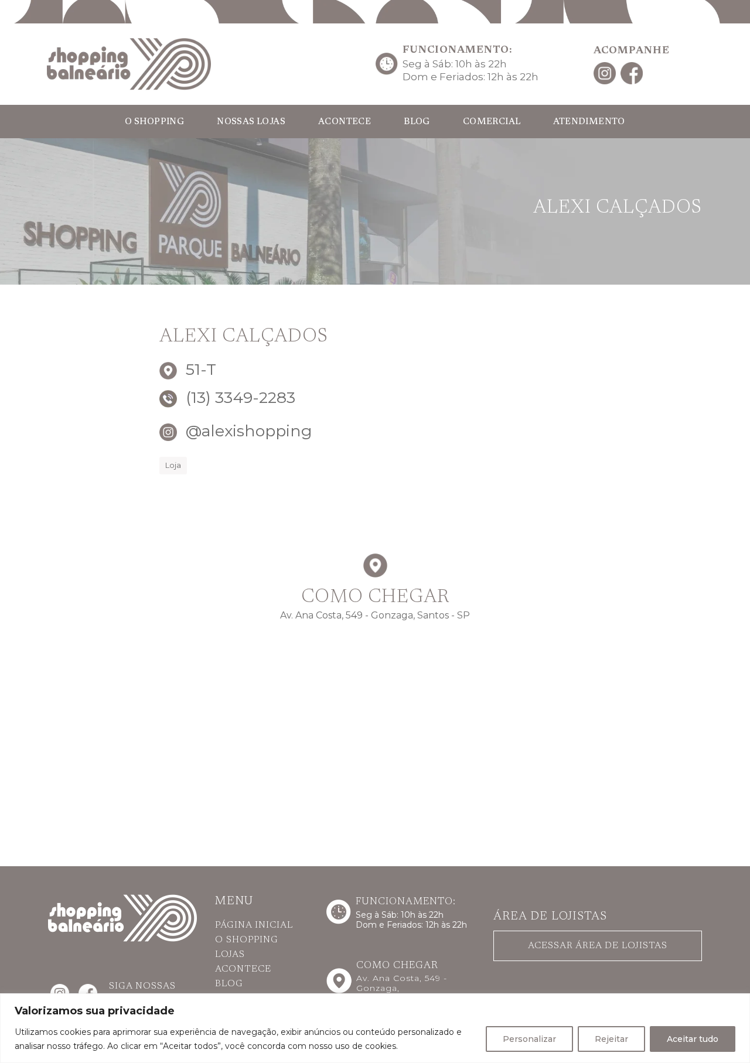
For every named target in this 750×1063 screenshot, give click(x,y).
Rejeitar (611, 1039)
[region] (375, 1028)
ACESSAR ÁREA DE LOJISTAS (597, 946)
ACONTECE (344, 122)
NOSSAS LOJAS (251, 122)
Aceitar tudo (692, 1039)
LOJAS (230, 954)
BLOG (417, 122)
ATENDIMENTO (589, 122)
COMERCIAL (492, 122)
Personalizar (529, 1039)
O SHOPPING (154, 122)
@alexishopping (247, 430)
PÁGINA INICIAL (254, 925)
